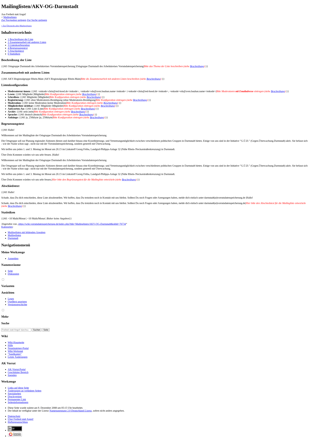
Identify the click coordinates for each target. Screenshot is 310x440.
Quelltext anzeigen (17, 301)
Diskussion (13, 273)
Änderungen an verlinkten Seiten (24, 390)
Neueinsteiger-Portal (18, 348)
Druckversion (15, 396)
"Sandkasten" (15, 354)
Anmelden (13, 258)
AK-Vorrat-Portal (17, 369)
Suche (5, 323)
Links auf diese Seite (18, 387)
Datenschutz (14, 416)
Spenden (12, 375)
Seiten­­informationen (18, 402)
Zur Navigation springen (13, 20)
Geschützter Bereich (18, 372)
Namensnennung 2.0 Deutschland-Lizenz (70, 410)
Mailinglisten (10, 17)
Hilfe (10, 345)
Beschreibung (197, 66)
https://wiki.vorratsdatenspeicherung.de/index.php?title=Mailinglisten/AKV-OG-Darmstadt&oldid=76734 (72, 224)
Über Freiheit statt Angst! (20, 419)
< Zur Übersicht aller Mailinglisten (16, 26)
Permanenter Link (17, 399)
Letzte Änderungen (17, 357)
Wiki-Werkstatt (15, 351)
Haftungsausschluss (18, 422)
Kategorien (7, 226)
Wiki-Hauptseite (16, 342)
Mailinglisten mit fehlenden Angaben (26, 232)
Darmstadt (13, 238)
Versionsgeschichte (17, 304)
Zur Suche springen (37, 20)
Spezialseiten (14, 393)
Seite (10, 271)
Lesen (11, 298)
